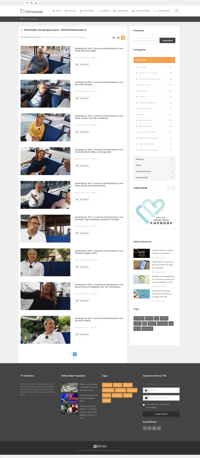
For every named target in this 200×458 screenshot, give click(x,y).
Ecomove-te (155, 91)
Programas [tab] (141, 60)
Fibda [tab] (138, 165)
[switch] (144, 405)
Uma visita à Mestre (155, 144)
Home (58, 11)
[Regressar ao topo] (191, 441)
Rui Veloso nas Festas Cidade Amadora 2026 (89, 398)
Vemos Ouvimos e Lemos (155, 150)
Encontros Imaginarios (155, 102)
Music (137, 328)
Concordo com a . (157, 406)
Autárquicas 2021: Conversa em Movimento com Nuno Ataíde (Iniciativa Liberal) (99, 184)
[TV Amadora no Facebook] (22, 3)
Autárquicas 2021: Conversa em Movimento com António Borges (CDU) (99, 251)
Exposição (120, 390)
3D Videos (139, 318)
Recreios (127, 385)
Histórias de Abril (155, 108)
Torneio (106, 395)
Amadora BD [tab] (142, 177)
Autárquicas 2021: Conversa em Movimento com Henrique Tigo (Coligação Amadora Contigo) (99, 218)
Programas (88, 11)
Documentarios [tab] (143, 171)
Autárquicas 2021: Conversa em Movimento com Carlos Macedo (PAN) (99, 49)
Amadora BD (122, 11)
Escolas (106, 400)
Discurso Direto (155, 85)
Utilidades (105, 11)
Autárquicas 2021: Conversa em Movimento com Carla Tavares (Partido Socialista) (99, 116)
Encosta (127, 395)
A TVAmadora (163, 11)
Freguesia (132, 390)
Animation (162, 323)
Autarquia (117, 395)
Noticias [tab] (140, 159)
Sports (137, 323)
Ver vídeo (84, 64)
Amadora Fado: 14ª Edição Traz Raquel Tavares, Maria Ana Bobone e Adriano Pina (88, 412)
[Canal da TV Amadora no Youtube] (36, 3)
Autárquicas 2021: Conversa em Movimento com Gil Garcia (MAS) (99, 319)
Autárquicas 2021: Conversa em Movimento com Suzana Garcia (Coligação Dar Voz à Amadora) (99, 285)
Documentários (142, 11)
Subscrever (161, 414)
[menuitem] (57, 11)
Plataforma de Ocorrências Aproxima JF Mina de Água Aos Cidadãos (163, 265)
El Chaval (155, 96)
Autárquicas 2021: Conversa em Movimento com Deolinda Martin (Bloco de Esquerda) (99, 150)
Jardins (155, 114)
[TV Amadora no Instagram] (32, 3)
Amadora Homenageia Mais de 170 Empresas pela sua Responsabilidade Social (163, 279)
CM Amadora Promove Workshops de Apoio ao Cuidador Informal (162, 294)
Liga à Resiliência (155, 120)
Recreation (147, 328)
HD (156, 318)
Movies (164, 318)
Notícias (72, 11)
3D (145, 323)
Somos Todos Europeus (155, 138)
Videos (149, 318)
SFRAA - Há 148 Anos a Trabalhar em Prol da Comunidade (88, 387)
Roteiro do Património (155, 132)
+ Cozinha (155, 67)
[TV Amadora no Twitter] (27, 3)
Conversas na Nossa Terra (155, 79)
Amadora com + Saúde (155, 73)
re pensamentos (155, 126)
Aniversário (108, 390)
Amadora (107, 385)
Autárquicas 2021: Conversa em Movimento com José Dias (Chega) (99, 83)
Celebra (117, 385)
